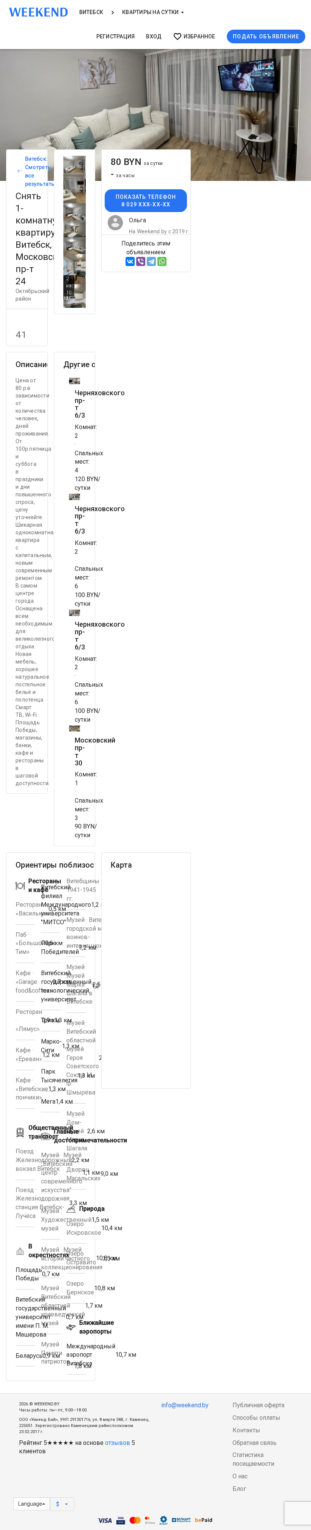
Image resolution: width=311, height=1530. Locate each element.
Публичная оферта (258, 1405)
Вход (154, 36)
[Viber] (140, 261)
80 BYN (137, 162)
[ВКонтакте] (130, 261)
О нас (240, 1476)
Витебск (91, 12)
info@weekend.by (185, 1405)
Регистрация (115, 36)
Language (30, 1504)
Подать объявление (266, 36)
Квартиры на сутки (151, 12)
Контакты (246, 1430)
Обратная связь (254, 1442)
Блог (239, 1488)
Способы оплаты (256, 1417)
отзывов (117, 1442)
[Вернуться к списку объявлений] (18, 171)
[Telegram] (151, 261)
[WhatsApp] (161, 261)
